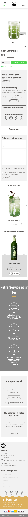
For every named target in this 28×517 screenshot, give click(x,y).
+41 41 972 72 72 (15, 397)
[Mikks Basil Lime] (14, 248)
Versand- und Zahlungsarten (10, 477)
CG (3, 483)
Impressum (5, 480)
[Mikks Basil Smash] (14, 204)
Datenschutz (6, 486)
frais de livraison (10, 56)
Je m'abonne (14, 433)
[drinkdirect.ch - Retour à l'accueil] (14, 4)
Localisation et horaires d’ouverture (14, 460)
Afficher (16, 274)
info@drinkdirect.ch (15, 402)
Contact (3, 515)
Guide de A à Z (6, 474)
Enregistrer (6, 177)
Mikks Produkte (16, 98)
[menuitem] (4, 4)
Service (8, 515)
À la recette (14, 224)
